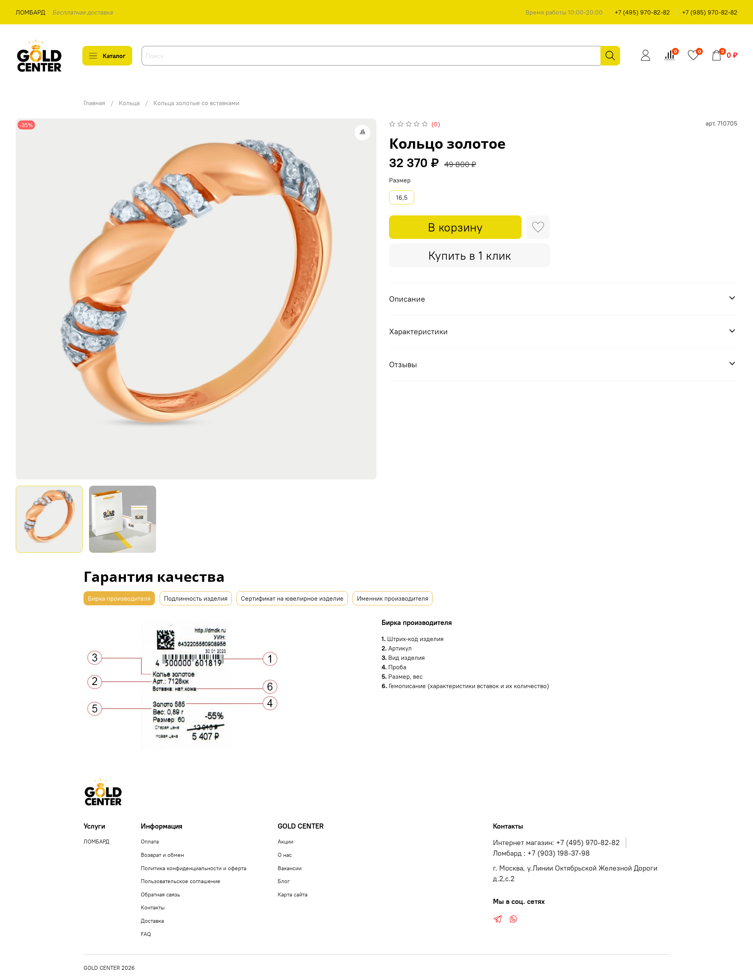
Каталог (114, 56)
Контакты (153, 907)
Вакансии (290, 868)
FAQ (146, 934)
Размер (400, 180)
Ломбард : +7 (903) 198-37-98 (541, 853)
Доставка (152, 920)
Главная (94, 103)
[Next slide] (364, 299)
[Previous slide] (28, 299)
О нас (285, 854)
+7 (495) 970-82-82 (642, 12)
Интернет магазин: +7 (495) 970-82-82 (556, 842)
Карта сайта (292, 894)
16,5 (401, 197)
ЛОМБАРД (30, 12)
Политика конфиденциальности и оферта (193, 868)
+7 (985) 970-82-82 (709, 12)
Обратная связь (160, 894)
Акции (285, 841)
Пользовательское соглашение (180, 881)
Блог (284, 881)
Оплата (150, 841)
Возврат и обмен (162, 854)
